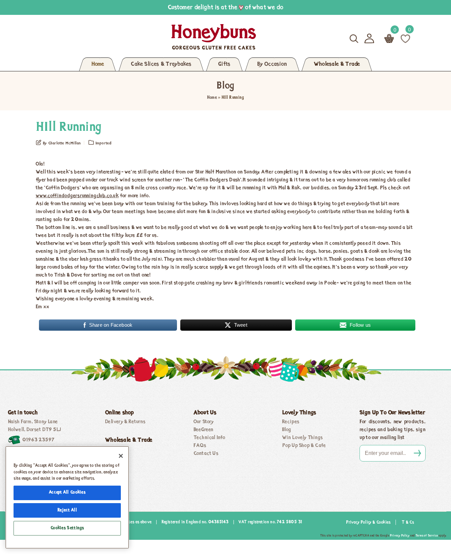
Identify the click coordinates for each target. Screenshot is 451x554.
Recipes (290, 422)
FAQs (200, 445)
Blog (287, 429)
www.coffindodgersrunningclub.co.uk (77, 196)
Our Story (203, 422)
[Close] (121, 456)
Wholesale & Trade (337, 64)
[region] (67, 497)
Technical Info (209, 437)
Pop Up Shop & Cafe (304, 445)
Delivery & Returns (125, 422)
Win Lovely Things (302, 437)
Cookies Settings (67, 528)
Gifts (224, 64)
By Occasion (272, 64)
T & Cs (408, 522)
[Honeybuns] (149, 37)
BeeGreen (203, 429)
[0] (405, 38)
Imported (103, 143)
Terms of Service (427, 535)
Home (97, 64)
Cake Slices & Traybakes (161, 64)
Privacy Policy (399, 535)
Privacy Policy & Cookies (368, 522)
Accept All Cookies (67, 492)
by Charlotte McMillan (62, 143)
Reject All (67, 510)
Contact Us (206, 453)
